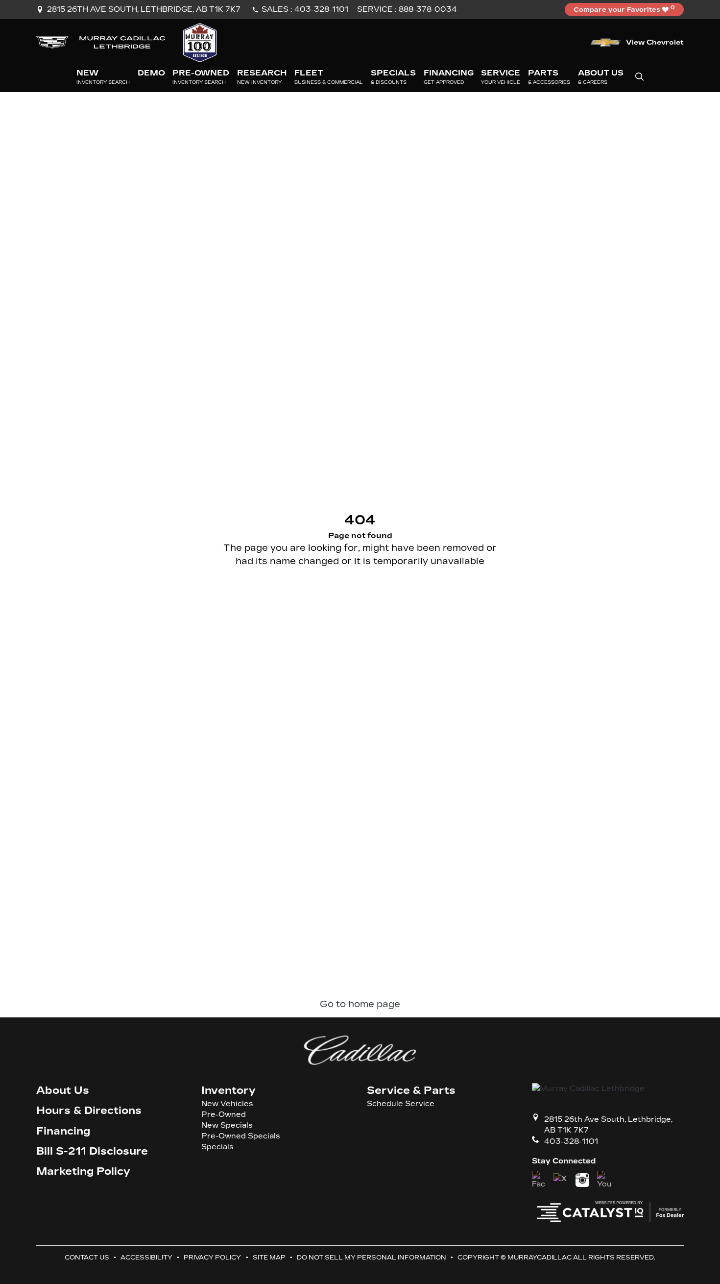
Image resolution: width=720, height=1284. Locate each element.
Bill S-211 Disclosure (92, 1151)
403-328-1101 (321, 9)
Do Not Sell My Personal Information (371, 1257)
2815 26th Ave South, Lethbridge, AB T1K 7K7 (143, 9)
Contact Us (87, 1257)
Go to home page (360, 1004)
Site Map (269, 1257)
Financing (63, 1131)
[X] (560, 1180)
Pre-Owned (223, 1114)
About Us (62, 1091)
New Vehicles (227, 1104)
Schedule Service (400, 1104)
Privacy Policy (212, 1257)
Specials (217, 1147)
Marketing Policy (83, 1171)
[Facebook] (539, 1180)
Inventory (228, 1091)
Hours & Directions (89, 1111)
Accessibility (146, 1257)
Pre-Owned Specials (240, 1136)
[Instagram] (582, 1180)
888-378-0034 (428, 9)
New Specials (227, 1125)
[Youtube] (604, 1180)
